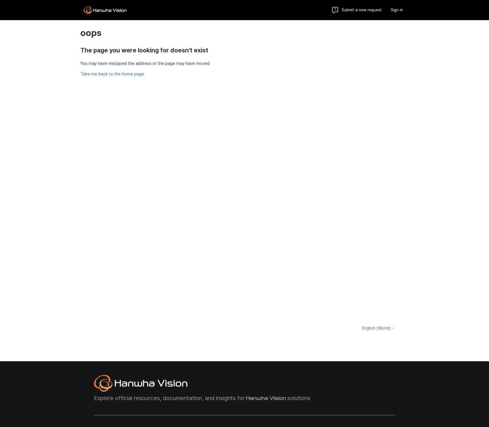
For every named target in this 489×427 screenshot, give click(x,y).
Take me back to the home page (112, 74)
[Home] (105, 10)
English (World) (377, 328)
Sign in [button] (397, 10)
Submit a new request (362, 10)
